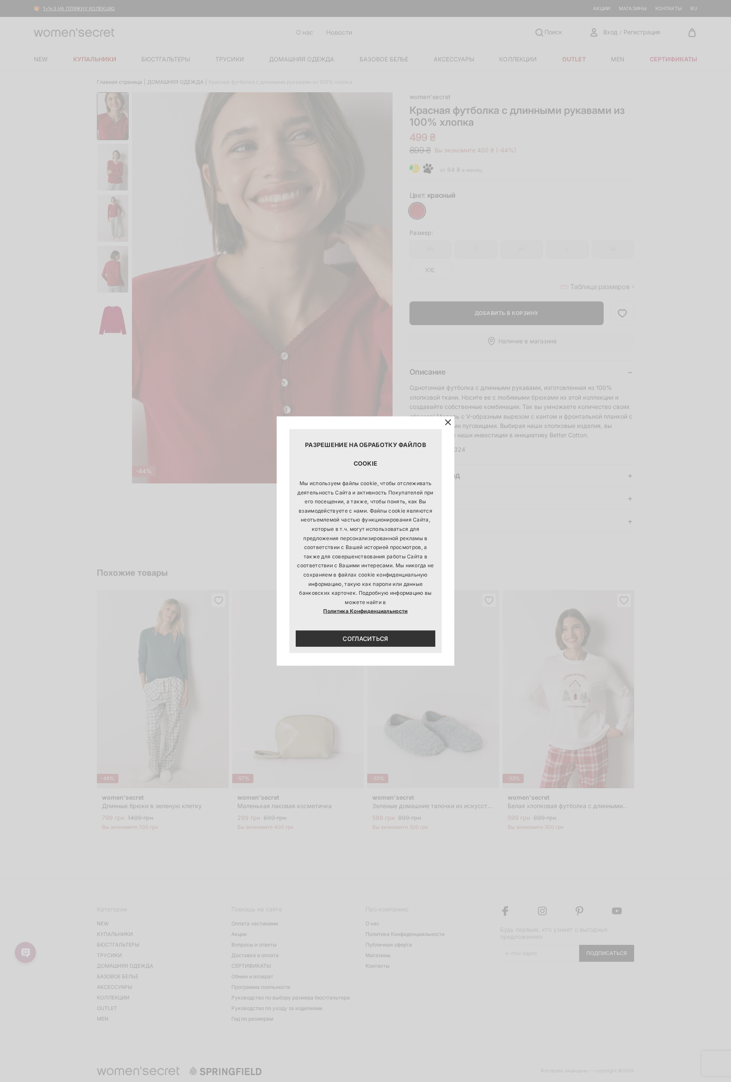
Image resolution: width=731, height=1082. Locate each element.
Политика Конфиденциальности (365, 611)
